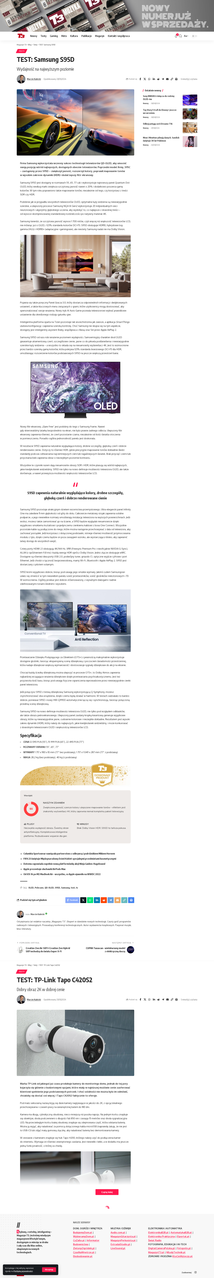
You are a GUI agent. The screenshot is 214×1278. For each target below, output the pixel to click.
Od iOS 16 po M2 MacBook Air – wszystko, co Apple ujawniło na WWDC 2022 (62, 874)
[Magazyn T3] (21, 36)
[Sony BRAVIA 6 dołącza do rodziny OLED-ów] (190, 100)
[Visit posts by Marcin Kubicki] (21, 79)
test (73, 887)
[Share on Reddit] (158, 79)
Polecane (39, 887)
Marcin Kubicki (34, 79)
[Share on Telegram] (163, 79)
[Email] (167, 79)
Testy (22, 51)
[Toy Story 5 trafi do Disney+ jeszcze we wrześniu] (190, 113)
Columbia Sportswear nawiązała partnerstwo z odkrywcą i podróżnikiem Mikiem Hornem (69, 853)
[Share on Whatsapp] (149, 79)
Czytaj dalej (107, 1192)
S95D (57, 887)
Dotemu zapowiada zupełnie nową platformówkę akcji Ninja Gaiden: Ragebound (64, 863)
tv (77, 887)
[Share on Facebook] (140, 79)
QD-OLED (49, 887)
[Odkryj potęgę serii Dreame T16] (190, 127)
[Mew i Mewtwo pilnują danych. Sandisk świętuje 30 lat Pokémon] (190, 141)
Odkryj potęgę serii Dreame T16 (158, 124)
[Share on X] (145, 79)
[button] (49, 1269)
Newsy (145, 103)
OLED (31, 887)
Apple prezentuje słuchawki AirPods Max (44, 869)
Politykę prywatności (23, 1271)
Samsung (65, 887)
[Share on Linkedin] (154, 79)
